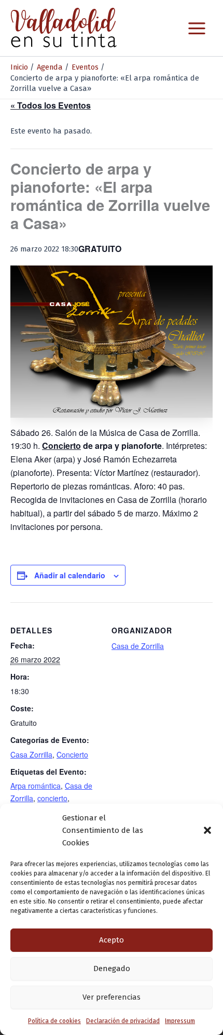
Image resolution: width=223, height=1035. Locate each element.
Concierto (72, 754)
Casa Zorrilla (31, 754)
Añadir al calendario (69, 575)
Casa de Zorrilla (138, 646)
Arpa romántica (35, 785)
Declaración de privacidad (123, 1021)
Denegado (111, 968)
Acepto (111, 940)
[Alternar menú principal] (197, 28)
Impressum (180, 1021)
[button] (207, 830)
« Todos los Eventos (50, 105)
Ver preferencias (111, 997)
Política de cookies (54, 1021)
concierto (52, 798)
